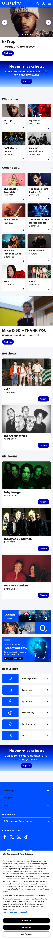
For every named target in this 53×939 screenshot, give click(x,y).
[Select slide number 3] (25, 34)
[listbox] (26, 821)
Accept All (26, 920)
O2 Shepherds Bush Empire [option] (18, 821)
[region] (26, 895)
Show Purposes (26, 934)
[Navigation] (49, 3)
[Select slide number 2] (22, 34)
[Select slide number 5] (30, 34)
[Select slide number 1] (20, 34)
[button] (43, 3)
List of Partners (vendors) (15, 912)
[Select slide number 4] (27, 34)
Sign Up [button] (26, 81)
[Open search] (38, 3)
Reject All (26, 927)
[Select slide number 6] (32, 34)
